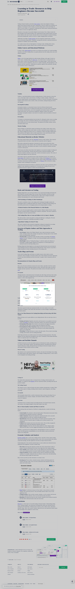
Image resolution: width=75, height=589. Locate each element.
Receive (27, 300)
